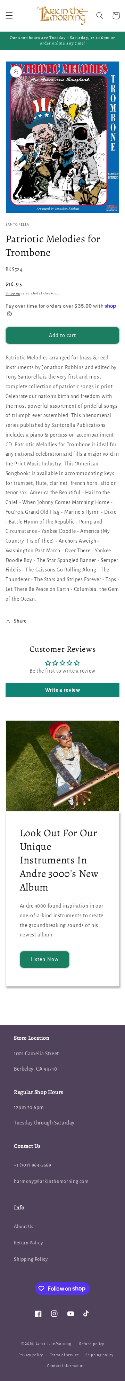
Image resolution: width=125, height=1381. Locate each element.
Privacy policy (30, 1355)
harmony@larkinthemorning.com (51, 1181)
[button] (9, 16)
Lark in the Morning (54, 1344)
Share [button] (20, 621)
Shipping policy (99, 1355)
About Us (23, 1226)
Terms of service (64, 1355)
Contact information (65, 1366)
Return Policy (28, 1242)
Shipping (13, 293)
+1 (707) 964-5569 (32, 1165)
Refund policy (91, 1344)
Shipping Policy (31, 1259)
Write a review (62, 690)
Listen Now (45, 959)
